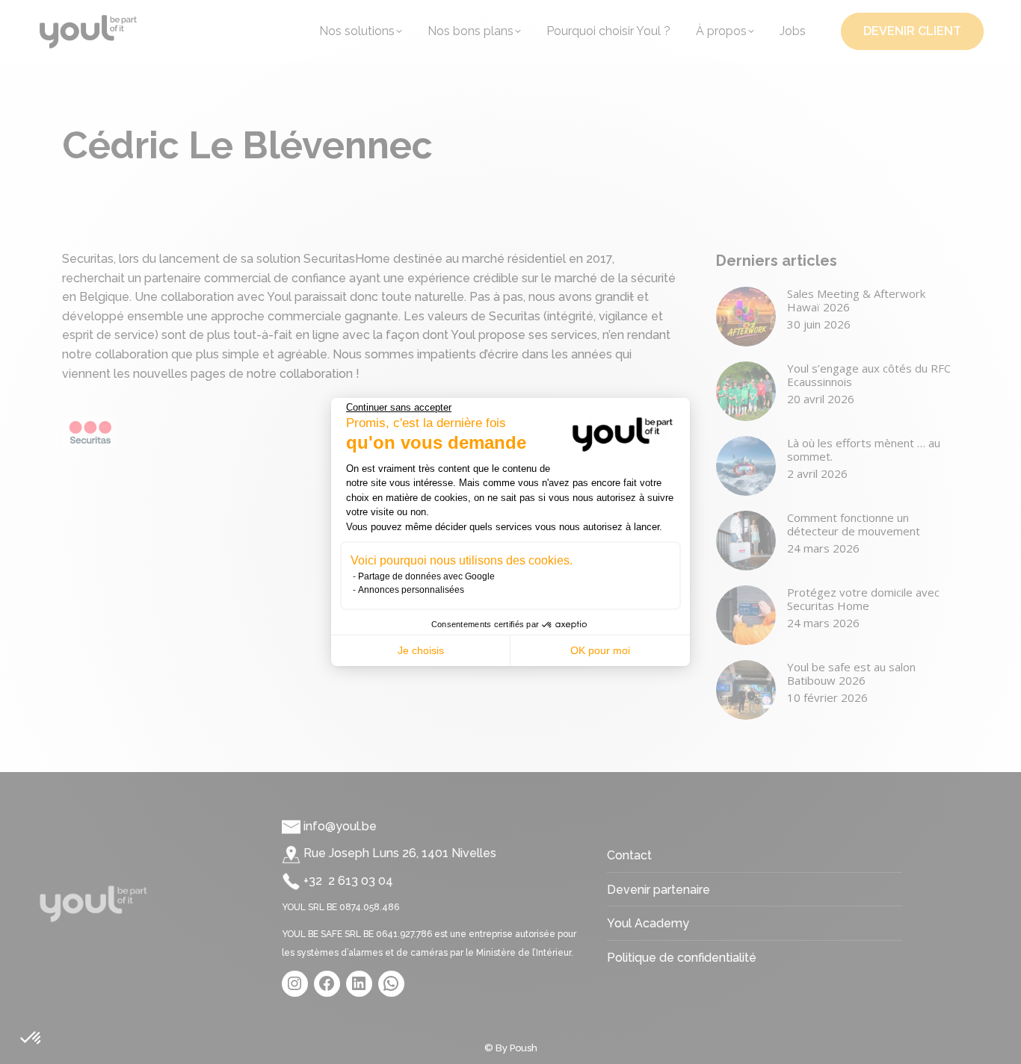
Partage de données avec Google (426, 576)
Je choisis (421, 650)
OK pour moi (600, 650)
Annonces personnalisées (411, 590)
